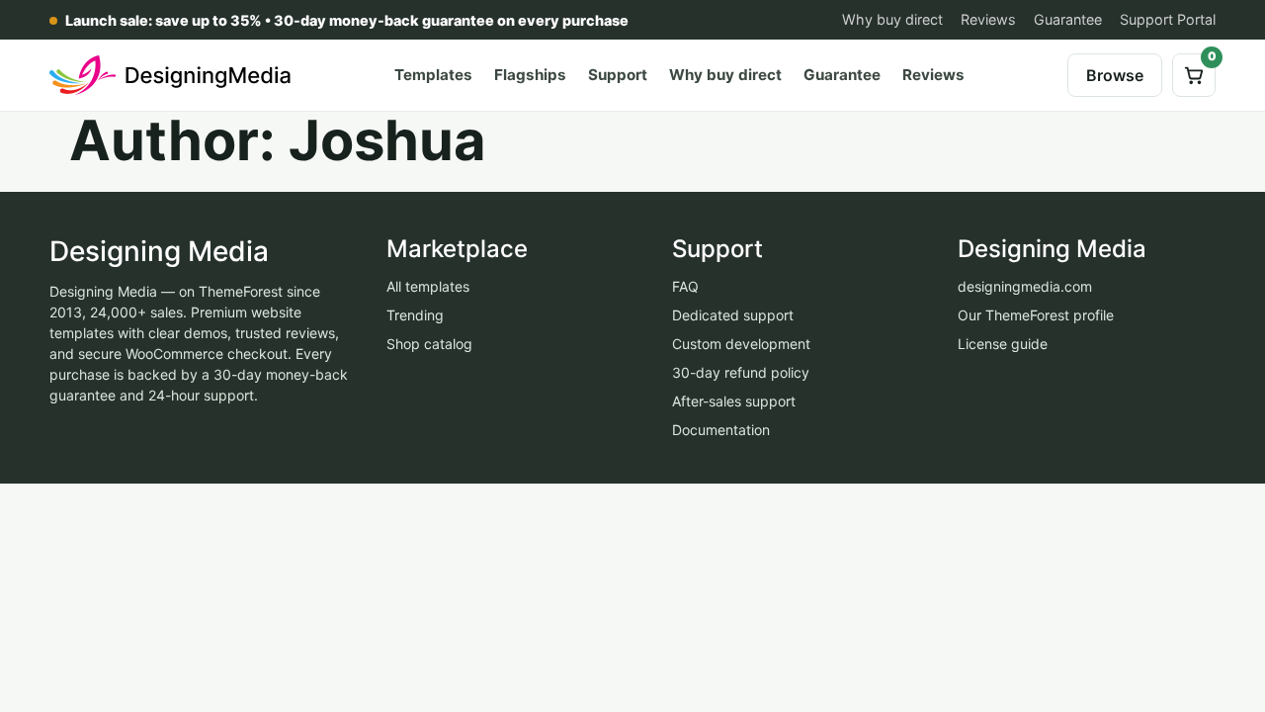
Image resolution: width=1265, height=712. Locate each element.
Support (617, 74)
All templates (427, 286)
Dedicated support (733, 315)
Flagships (530, 74)
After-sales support (734, 401)
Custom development (741, 343)
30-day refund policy (740, 372)
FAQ (685, 286)
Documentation (721, 429)
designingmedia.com (1025, 286)
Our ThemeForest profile (1036, 315)
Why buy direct (892, 19)
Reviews (988, 19)
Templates (433, 74)
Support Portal (1168, 19)
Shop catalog (429, 343)
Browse (1114, 75)
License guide (1003, 343)
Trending (415, 315)
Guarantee (1068, 19)
